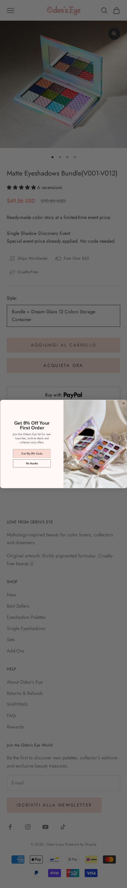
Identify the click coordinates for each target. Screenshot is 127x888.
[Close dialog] (123, 403)
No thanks (32, 463)
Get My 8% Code (31, 453)
